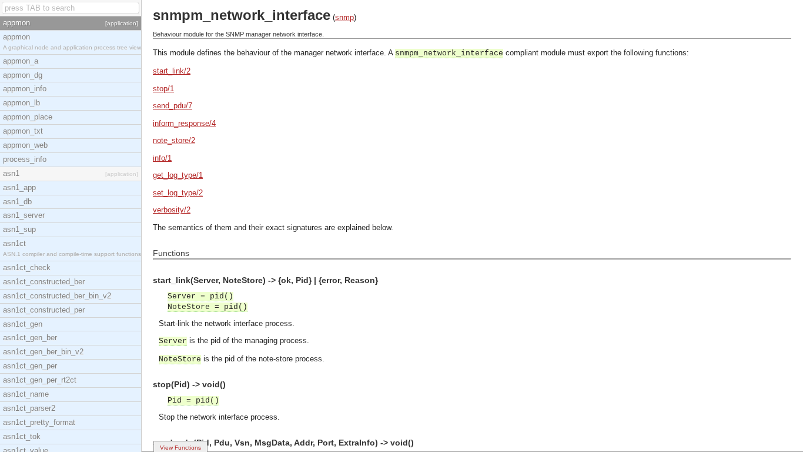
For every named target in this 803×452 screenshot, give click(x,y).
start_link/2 (171, 71)
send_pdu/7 (172, 105)
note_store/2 (174, 140)
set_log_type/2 (178, 192)
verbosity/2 (171, 209)
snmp (344, 17)
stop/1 (163, 88)
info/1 (162, 158)
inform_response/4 (184, 123)
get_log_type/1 (178, 175)
